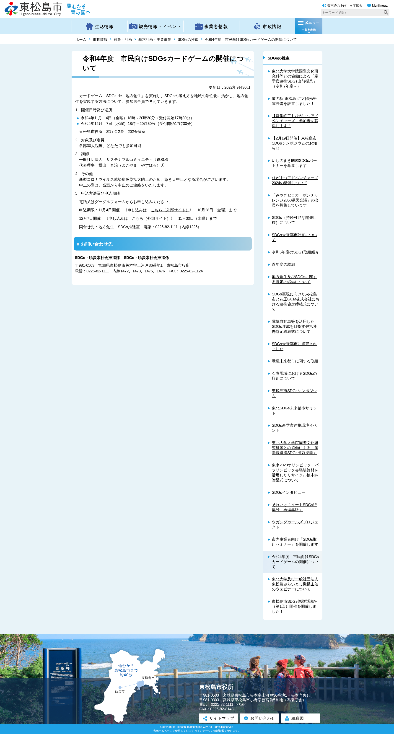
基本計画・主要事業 (154, 39)
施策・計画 (123, 39)
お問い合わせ (262, 718)
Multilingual (380, 5)
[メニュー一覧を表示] (308, 26)
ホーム (80, 39)
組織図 (297, 718)
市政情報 (100, 39)
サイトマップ (221, 718)
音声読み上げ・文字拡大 (344, 6)
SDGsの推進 (188, 39)
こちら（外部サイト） (170, 210)
